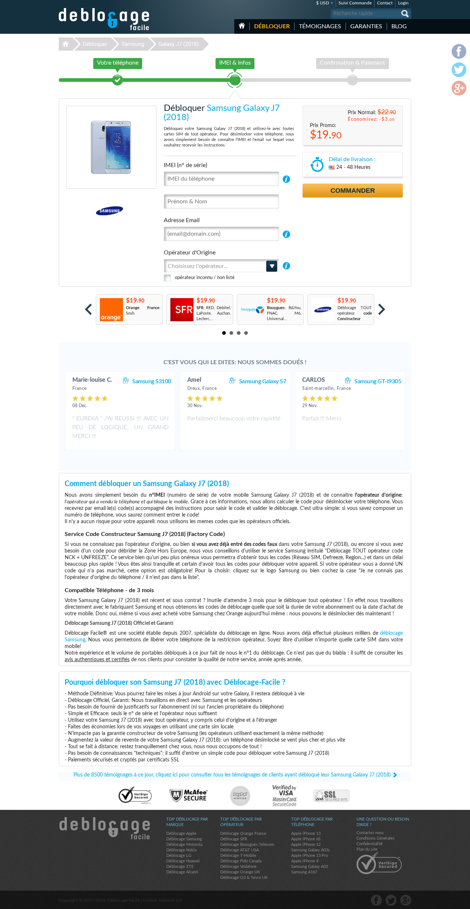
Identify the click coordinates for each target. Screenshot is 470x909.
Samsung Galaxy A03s (310, 850)
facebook (376, 900)
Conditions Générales (376, 838)
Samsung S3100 (151, 381)
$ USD (322, 3)
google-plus (405, 900)
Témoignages (320, 26)
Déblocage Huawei (183, 861)
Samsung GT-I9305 (377, 381)
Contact (385, 3)
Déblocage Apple (181, 834)
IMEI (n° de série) (185, 165)
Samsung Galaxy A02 (309, 867)
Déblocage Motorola (184, 845)
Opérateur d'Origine (190, 253)
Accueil (242, 26)
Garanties (366, 26)
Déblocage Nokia (181, 850)
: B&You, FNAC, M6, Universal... (284, 313)
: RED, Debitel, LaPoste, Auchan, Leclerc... (213, 313)
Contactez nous (370, 833)
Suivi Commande (355, 3)
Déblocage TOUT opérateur (354, 313)
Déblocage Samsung (184, 839)
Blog (399, 26)
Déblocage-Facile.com (104, 828)
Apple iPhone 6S (306, 839)
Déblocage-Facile (104, 19)
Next (381, 309)
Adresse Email (182, 220)
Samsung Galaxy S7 (262, 381)
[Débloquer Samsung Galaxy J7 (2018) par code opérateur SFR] (181, 309)
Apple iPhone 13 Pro (309, 856)
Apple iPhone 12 (306, 845)
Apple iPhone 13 (306, 834)
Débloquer (272, 26)
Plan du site (367, 849)
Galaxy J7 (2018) (179, 44)
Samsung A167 (304, 872)
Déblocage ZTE (180, 867)
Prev (88, 309)
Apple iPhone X (305, 861)
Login (403, 3)
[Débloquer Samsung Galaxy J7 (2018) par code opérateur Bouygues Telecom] (252, 309)
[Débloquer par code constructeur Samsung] (322, 309)
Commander (352, 190)
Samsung (133, 44)
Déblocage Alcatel (182, 872)
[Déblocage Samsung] (84, 210)
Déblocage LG (178, 856)
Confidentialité (370, 844)
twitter (391, 900)
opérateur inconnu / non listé (205, 277)
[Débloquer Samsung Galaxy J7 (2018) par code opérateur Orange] (111, 309)
